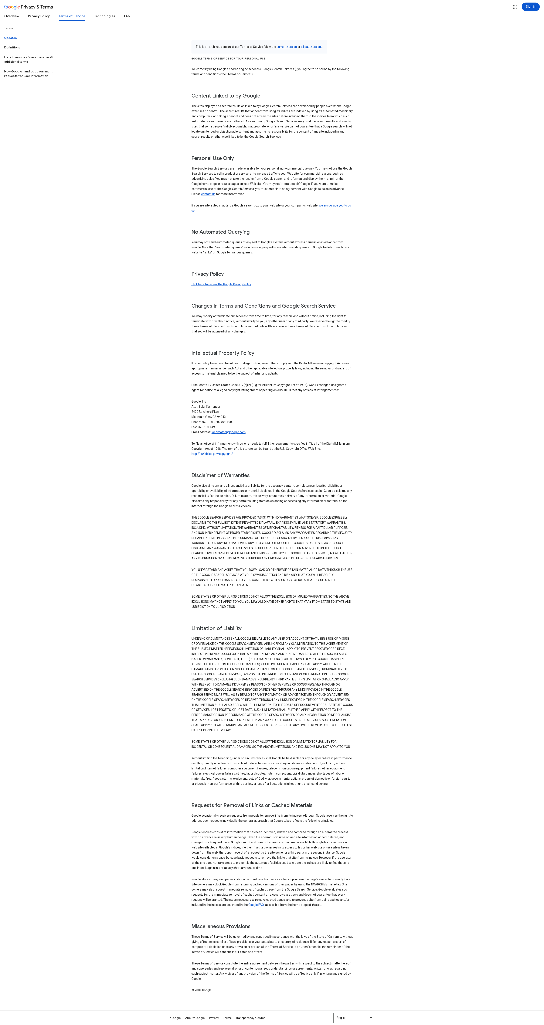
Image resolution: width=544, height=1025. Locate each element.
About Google (195, 1018)
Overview (11, 16)
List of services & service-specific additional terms (29, 59)
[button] (515, 7)
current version (287, 46)
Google (175, 1018)
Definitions (12, 47)
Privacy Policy (39, 16)
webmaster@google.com (229, 432)
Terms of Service (72, 16)
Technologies (104, 16)
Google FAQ (256, 904)
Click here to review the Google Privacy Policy (221, 284)
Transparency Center (250, 1018)
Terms (8, 28)
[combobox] (354, 1018)
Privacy (214, 1018)
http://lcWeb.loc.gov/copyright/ (212, 453)
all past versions (311, 46)
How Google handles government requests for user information (28, 73)
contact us (208, 194)
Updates (10, 38)
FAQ (127, 16)
